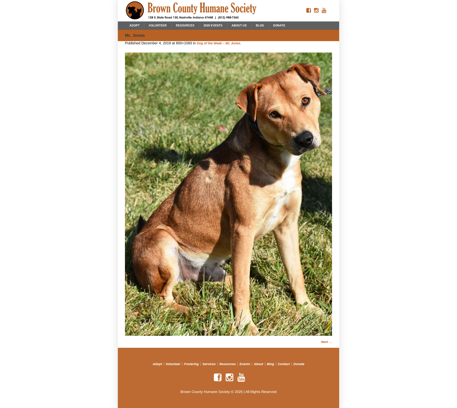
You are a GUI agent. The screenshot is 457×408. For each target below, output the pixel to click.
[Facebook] (308, 10)
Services (209, 364)
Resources (227, 364)
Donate (298, 364)
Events (245, 364)
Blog (270, 364)
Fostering (191, 364)
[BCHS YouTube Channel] (324, 10)
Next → (326, 342)
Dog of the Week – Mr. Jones (218, 43)
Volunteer (173, 364)
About (258, 364)
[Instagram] (316, 10)
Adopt (157, 364)
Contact (284, 364)
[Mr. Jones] (228, 194)
